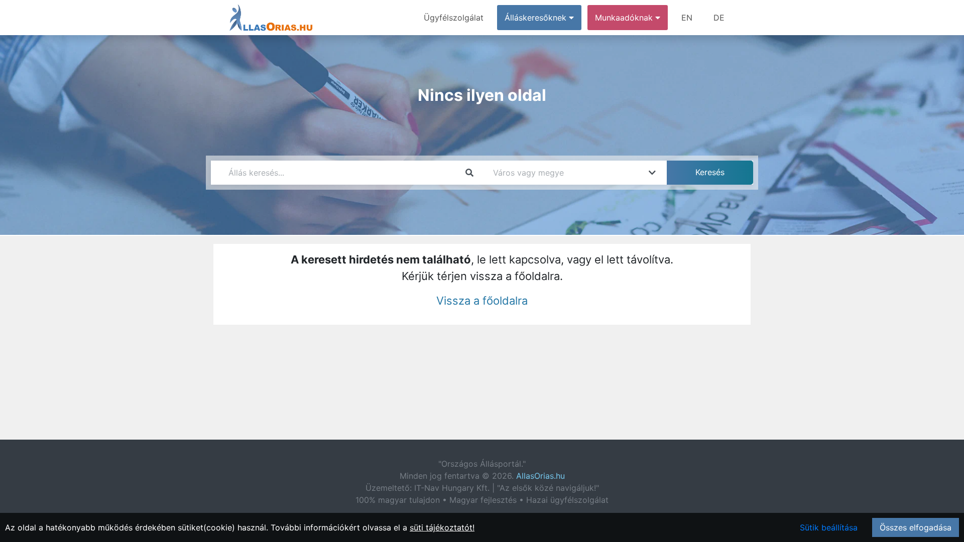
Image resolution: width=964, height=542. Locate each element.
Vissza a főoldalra (482, 300)
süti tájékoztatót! (442, 527)
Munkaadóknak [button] (625, 18)
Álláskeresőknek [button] (537, 18)
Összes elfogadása (915, 527)
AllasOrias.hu (540, 476)
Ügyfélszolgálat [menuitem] (454, 18)
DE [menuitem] (719, 18)
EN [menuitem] (686, 18)
